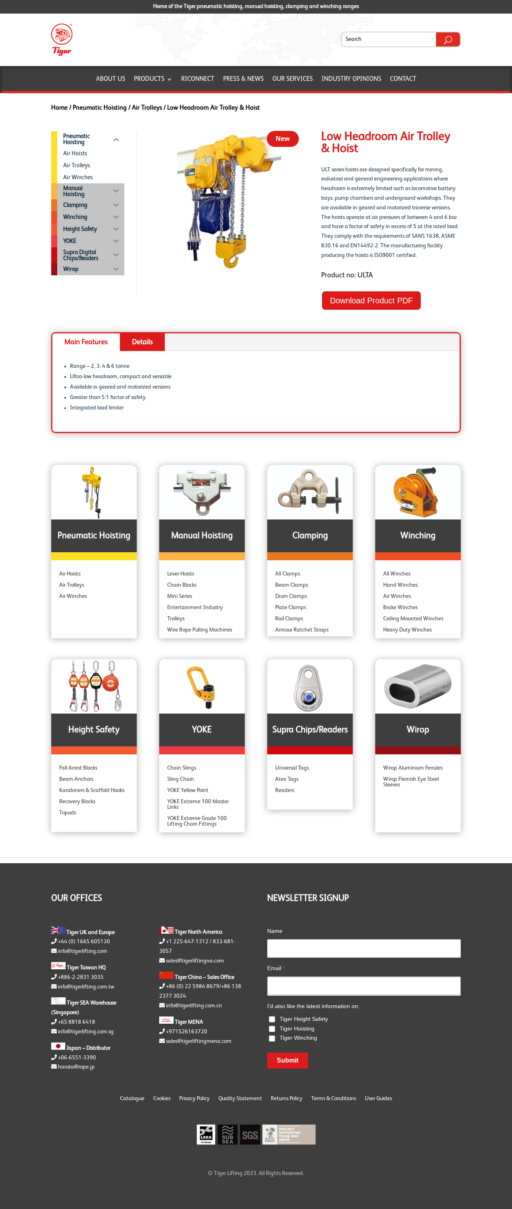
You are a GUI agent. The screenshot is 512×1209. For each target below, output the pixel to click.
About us (110, 79)
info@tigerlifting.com (82, 951)
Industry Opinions (351, 79)
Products (149, 79)
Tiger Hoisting (297, 1028)
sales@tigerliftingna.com (195, 961)
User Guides (378, 1098)
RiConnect (197, 79)
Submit (287, 1060)
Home (59, 108)
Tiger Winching (298, 1038)
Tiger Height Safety (304, 1019)
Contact (403, 79)
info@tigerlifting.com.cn (194, 1006)
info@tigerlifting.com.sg (86, 1032)
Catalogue (132, 1098)
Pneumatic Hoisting (100, 108)
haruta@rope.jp (76, 1067)
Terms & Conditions (333, 1098)
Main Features (86, 342)
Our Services (292, 79)
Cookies (161, 1098)
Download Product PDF (371, 300)
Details (142, 342)
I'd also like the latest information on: (313, 1006)
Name (274, 931)
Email (276, 968)
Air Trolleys (147, 108)
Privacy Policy (194, 1098)
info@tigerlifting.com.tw (86, 987)
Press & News (243, 79)
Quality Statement (240, 1098)
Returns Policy (286, 1098)
